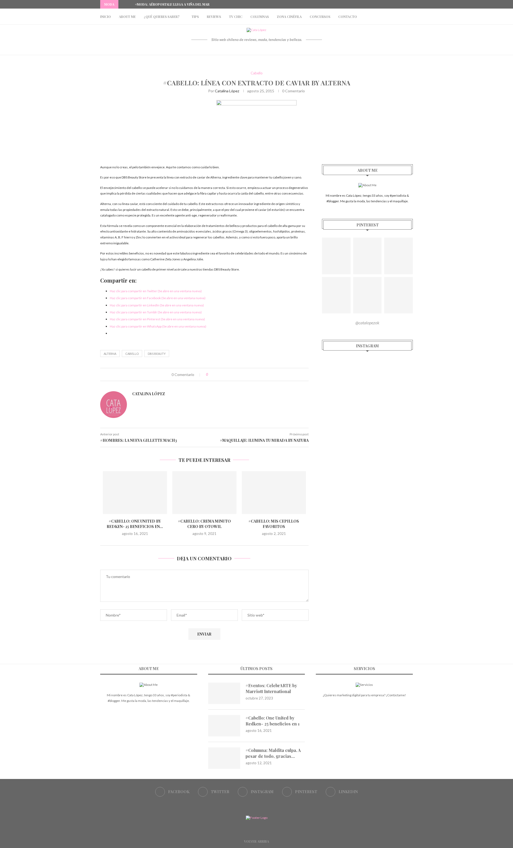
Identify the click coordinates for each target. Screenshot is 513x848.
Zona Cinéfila (289, 16)
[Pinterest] (405, 4)
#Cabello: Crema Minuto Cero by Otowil (204, 524)
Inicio (105, 16)
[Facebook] (387, 4)
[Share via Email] (234, 374)
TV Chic (235, 16)
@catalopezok (367, 322)
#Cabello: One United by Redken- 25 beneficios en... (135, 524)
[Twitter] (393, 4)
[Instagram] (399, 4)
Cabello (257, 73)
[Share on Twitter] (222, 374)
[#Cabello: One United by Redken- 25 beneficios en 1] (135, 492)
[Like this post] (210, 374)
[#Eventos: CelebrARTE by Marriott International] (224, 693)
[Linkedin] (411, 4)
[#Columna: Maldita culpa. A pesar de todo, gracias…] (224, 758)
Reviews (214, 16)
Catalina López (227, 91)
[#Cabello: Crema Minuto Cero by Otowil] (204, 492)
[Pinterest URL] (336, 256)
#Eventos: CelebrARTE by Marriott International (271, 688)
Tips (195, 16)
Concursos (320, 16)
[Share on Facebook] (217, 374)
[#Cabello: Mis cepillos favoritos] (274, 492)
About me (127, 16)
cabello (132, 353)
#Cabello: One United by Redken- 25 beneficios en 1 (273, 721)
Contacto (347, 16)
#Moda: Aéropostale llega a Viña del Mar (172, 4)
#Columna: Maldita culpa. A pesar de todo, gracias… (273, 753)
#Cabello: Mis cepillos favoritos (273, 524)
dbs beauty (157, 353)
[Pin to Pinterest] (228, 374)
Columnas (259, 16)
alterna (110, 353)
